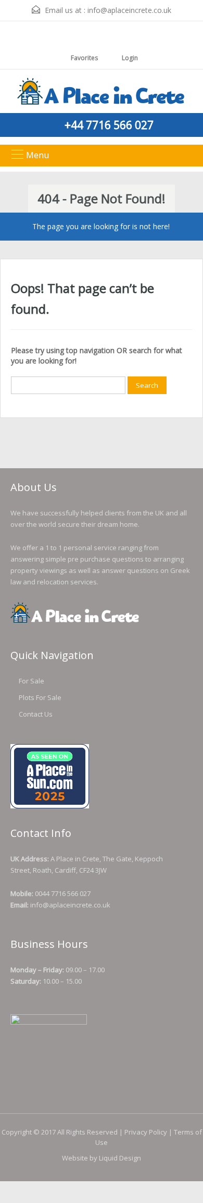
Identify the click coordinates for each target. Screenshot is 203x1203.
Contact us (36, 714)
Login (129, 57)
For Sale (31, 681)
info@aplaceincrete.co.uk (129, 10)
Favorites (84, 57)
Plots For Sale (40, 697)
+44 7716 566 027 (109, 125)
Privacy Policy (145, 1132)
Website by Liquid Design (101, 1158)
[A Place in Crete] (101, 92)
